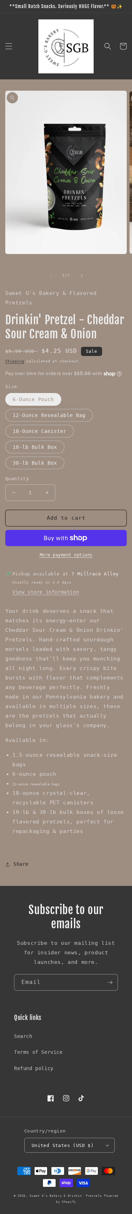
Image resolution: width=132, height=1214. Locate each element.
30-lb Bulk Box (35, 463)
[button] (9, 46)
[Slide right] (81, 275)
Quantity (17, 478)
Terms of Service (38, 1052)
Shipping (14, 361)
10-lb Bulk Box (35, 447)
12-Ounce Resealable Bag (49, 415)
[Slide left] (50, 275)
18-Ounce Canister (40, 431)
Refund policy (34, 1068)
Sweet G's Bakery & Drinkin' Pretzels (66, 1195)
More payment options (66, 554)
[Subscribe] (110, 982)
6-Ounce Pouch (33, 399)
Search (23, 1036)
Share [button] (21, 864)
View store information (45, 592)
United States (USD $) (63, 1145)
